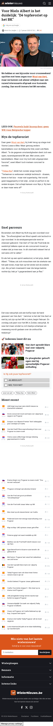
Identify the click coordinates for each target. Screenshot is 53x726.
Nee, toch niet (15, 385)
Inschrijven (45, 652)
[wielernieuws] (26, 692)
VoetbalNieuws (46, 716)
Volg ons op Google (12, 25)
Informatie (7, 677)
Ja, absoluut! (15, 380)
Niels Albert (31, 393)
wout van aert (7, 393)
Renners (6, 670)
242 (40, 30)
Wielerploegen (9, 663)
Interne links (8, 683)
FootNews (34, 716)
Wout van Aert (39, 76)
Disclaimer (25, 716)
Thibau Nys (7, 171)
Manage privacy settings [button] (11, 724)
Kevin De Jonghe (10, 30)
